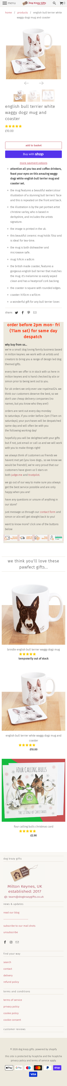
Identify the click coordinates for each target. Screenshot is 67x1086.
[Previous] (26, 83)
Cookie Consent (12, 1019)
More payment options (33, 163)
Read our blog (11, 912)
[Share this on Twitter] (16, 313)
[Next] (41, 83)
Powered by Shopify (46, 1049)
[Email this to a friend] (34, 313)
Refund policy (11, 981)
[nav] (9, 3)
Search (7, 962)
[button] (13, 126)
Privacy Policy (11, 1006)
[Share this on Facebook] (22, 313)
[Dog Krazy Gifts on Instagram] (11, 942)
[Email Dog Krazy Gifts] (17, 942)
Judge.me (16, 475)
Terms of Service (12, 999)
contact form (47, 512)
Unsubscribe (10, 932)
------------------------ (15, 919)
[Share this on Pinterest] (28, 313)
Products (22, 12)
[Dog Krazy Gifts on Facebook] (5, 942)
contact (7, 968)
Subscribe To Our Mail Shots (19, 925)
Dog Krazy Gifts (26, 1049)
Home (8, 12)
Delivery (8, 975)
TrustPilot (33, 475)
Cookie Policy (11, 1013)
